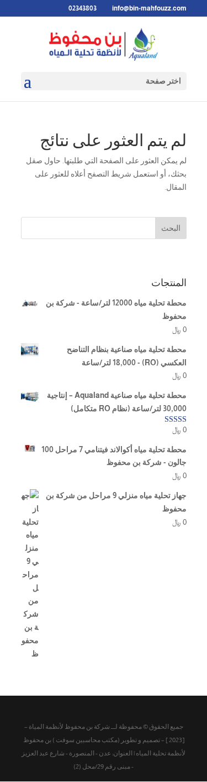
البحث (171, 228)
